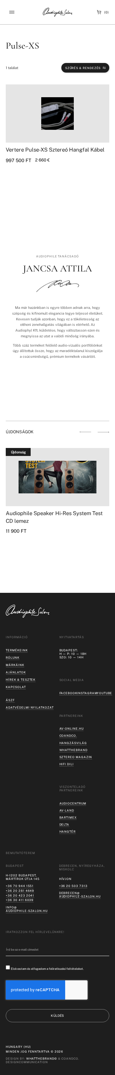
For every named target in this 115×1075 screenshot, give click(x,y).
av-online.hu (71, 728)
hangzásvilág (73, 743)
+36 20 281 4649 (20, 890)
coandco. (68, 735)
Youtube (104, 693)
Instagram (87, 693)
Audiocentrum (72, 803)
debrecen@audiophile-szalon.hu (80, 894)
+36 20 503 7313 (73, 886)
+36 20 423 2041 (20, 895)
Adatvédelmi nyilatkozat (29, 707)
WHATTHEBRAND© (41, 1058)
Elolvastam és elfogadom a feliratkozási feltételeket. (47, 968)
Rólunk (12, 657)
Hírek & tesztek (20, 679)
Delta (64, 824)
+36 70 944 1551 (20, 886)
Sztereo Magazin (75, 757)
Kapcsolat (16, 687)
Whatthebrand (73, 750)
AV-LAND (66, 810)
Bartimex (68, 817)
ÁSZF (10, 700)
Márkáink (15, 665)
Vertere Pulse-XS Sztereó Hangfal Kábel (55, 149)
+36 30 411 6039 (20, 900)
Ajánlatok (16, 672)
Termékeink (16, 650)
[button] (11, 12)
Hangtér (67, 831)
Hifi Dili (66, 764)
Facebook (68, 693)
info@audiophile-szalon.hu (26, 909)
